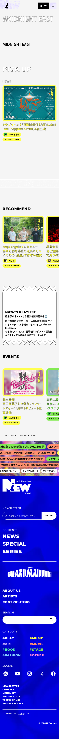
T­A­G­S (13, 436)
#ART (7, 644)
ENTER (49, 516)
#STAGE (36, 649)
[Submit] (51, 620)
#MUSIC (36, 638)
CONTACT (8, 690)
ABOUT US (12, 591)
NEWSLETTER (12, 508)
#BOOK (9, 649)
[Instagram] (29, 674)
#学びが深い (47, 471)
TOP (5, 436)
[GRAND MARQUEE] (29, 571)
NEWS (11, 536)
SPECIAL (14, 544)
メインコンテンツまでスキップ (20, 4)
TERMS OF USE (11, 700)
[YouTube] (17, 674)
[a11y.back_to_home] (10, 5)
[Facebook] (53, 674)
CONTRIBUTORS (17, 602)
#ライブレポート (29, 471)
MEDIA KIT (9, 693)
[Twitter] (41, 674)
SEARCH (8, 613)
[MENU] (53, 6)
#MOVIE (37, 644)
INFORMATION (11, 697)
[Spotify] (6, 674)
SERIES (12, 551)
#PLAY (8, 638)
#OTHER (37, 655)
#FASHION (12, 655)
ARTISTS (10, 596)
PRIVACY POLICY (13, 704)
